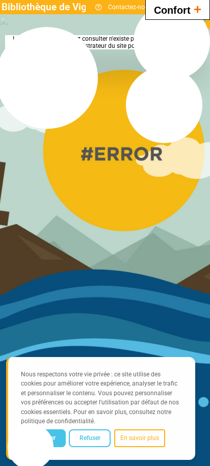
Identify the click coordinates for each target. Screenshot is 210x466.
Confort (177, 9)
